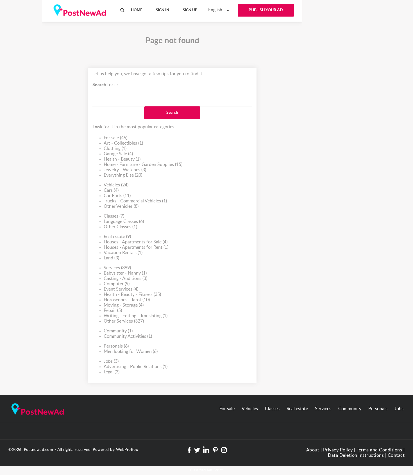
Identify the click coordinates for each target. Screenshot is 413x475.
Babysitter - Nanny (125, 273)
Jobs (111, 361)
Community (118, 331)
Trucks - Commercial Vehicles (135, 201)
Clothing (115, 148)
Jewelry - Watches (125, 170)
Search (172, 113)
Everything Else (123, 175)
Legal (111, 372)
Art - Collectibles (123, 143)
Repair (113, 310)
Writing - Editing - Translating (135, 316)
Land (111, 258)
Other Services (124, 321)
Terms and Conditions (379, 450)
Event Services (121, 289)
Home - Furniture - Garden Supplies (143, 164)
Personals (116, 346)
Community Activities (128, 336)
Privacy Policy (338, 450)
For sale (115, 138)
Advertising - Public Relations (135, 366)
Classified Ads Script (206, 470)
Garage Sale (118, 154)
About (312, 450)
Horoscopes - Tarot (127, 300)
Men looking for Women (131, 351)
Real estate (117, 236)
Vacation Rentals (123, 252)
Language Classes (124, 221)
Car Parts (117, 195)
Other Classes (120, 227)
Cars (111, 190)
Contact (396, 455)
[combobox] (220, 10)
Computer (117, 284)
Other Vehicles (121, 206)
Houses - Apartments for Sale (135, 242)
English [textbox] (215, 10)
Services (117, 268)
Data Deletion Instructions (356, 455)
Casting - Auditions (125, 278)
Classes (114, 216)
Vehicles (116, 185)
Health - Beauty (122, 159)
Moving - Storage (124, 305)
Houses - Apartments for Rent (136, 247)
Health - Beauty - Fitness (132, 294)
